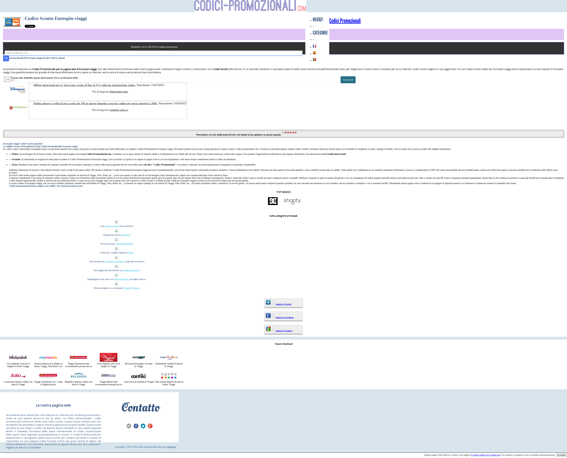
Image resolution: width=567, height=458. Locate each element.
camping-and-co (118, 110)
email (130, 426)
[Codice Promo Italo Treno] (18, 379)
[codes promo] (314, 46)
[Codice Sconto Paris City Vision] (78, 361)
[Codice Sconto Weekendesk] (18, 361)
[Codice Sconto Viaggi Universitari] (169, 361)
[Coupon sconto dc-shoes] (273, 205)
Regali (126, 288)
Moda (130, 252)
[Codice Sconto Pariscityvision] (48, 379)
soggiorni (125, 235)
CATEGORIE (320, 33)
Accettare (561, 455)
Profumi (135, 288)
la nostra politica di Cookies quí (485, 455)
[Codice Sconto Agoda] (169, 379)
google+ (151, 426)
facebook (137, 426)
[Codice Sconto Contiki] (139, 379)
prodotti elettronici (131, 270)
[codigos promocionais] (314, 59)
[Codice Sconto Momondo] (48, 361)
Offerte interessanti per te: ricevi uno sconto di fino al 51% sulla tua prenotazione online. (85, 85)
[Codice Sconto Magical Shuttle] (108, 361)
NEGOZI (318, 19)
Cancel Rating (283, 132)
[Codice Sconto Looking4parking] (108, 379)
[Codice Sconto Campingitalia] (139, 361)
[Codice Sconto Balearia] (78, 379)
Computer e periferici (114, 261)
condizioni (171, 447)
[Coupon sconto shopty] (292, 205)
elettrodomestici (121, 279)
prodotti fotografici (124, 244)
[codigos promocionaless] (314, 53)
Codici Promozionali (345, 20)
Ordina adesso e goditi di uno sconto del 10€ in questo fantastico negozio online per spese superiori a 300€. (96, 103)
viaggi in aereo (112, 226)
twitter (144, 426)
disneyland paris (119, 91)
